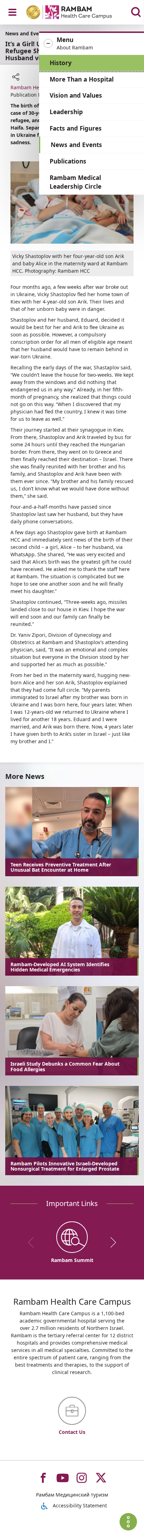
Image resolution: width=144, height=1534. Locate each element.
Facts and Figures (76, 128)
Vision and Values (76, 95)
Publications (68, 161)
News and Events (76, 145)
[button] (91, 44)
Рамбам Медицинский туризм (72, 1494)
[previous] (33, 1242)
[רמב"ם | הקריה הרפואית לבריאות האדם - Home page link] (78, 13)
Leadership (66, 112)
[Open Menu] (12, 12)
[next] (111, 1242)
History (61, 63)
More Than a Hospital (82, 79)
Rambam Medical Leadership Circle (75, 182)
